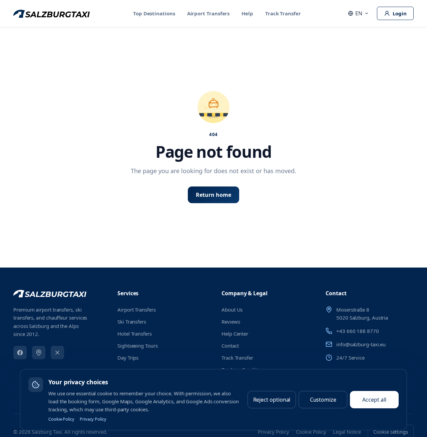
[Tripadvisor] (38, 352)
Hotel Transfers (134, 333)
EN (358, 13)
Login (400, 13)
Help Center (235, 333)
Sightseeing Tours (137, 345)
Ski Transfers (131, 321)
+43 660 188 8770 (357, 331)
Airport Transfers (208, 13)
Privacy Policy (93, 419)
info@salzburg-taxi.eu (361, 344)
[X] (57, 352)
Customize (323, 399)
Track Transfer (283, 13)
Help (247, 13)
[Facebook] (20, 352)
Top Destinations (154, 13)
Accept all (374, 399)
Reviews (231, 321)
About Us (232, 309)
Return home (213, 194)
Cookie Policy (61, 419)
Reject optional (272, 399)
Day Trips (127, 357)
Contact (230, 345)
